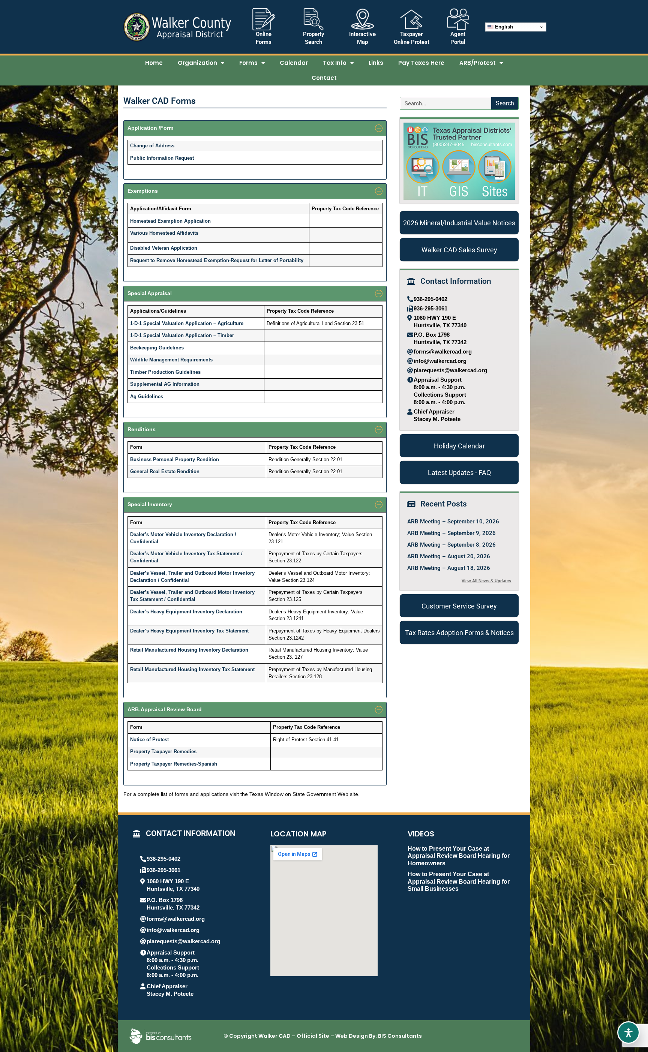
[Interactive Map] (362, 19)
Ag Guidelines (146, 396)
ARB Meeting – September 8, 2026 (451, 544)
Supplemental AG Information (165, 384)
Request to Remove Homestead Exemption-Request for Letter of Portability (216, 260)
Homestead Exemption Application (170, 221)
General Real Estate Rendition (165, 471)
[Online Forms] (263, 19)
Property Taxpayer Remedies (163, 751)
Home (154, 63)
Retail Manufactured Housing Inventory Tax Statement (192, 669)
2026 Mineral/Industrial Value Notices (459, 223)
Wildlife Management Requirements (171, 360)
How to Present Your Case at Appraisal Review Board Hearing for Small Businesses (459, 881)
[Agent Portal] (458, 19)
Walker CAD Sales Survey (459, 250)
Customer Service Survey (459, 606)
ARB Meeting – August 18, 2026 (448, 568)
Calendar (294, 63)
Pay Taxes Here (421, 63)
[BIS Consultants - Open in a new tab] (160, 1036)
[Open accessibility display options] (628, 1032)
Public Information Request (162, 158)
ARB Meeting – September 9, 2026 (451, 533)
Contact (324, 78)
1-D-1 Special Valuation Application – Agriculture (186, 323)
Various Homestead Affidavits (164, 233)
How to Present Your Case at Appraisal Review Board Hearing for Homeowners (459, 855)
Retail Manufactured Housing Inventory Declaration (189, 650)
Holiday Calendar (459, 446)
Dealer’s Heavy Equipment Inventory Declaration (186, 611)
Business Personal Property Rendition (174, 459)
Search (505, 103)
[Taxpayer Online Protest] (411, 19)
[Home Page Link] (177, 27)
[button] (255, 128)
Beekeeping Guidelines (157, 348)
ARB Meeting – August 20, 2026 (448, 556)
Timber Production (153, 372)
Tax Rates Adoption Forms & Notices (459, 633)
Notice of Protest (149, 739)
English (503, 27)
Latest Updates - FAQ (459, 473)
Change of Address (152, 145)
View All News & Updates (486, 580)
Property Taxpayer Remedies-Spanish (173, 764)
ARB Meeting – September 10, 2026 (453, 521)
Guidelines (188, 372)
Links (376, 63)
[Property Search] (313, 19)
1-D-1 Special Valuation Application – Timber (182, 335)
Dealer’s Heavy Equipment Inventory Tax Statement (189, 631)
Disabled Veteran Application (163, 248)
